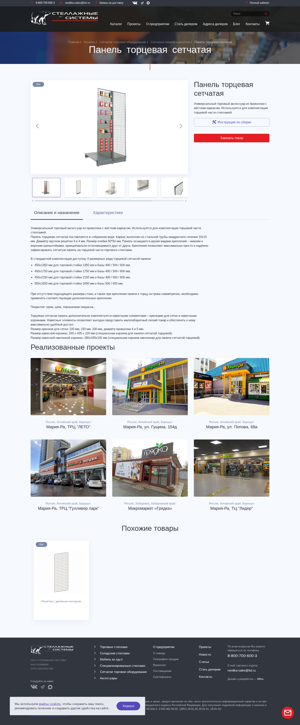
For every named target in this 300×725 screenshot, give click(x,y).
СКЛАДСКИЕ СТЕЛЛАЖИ (115, 653)
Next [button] (181, 127)
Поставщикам (162, 671)
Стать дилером (185, 24)
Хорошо (128, 706)
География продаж (166, 659)
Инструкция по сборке (234, 122)
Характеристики (108, 212)
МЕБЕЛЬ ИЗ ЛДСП (111, 659)
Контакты (253, 24)
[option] (109, 127)
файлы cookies (50, 704)
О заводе (159, 653)
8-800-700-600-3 (45, 2)
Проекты (134, 24)
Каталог (116, 24)
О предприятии (157, 24)
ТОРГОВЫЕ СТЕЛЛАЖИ (113, 647)
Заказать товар (231, 138)
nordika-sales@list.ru (77, 2)
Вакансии (159, 665)
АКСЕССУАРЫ (108, 678)
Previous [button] (37, 127)
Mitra (260, 678)
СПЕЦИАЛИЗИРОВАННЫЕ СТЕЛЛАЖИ (122, 665)
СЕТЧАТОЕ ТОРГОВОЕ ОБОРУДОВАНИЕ (123, 672)
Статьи (204, 662)
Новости (205, 654)
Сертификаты (162, 676)
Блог (236, 24)
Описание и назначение (56, 212)
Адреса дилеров (215, 24)
